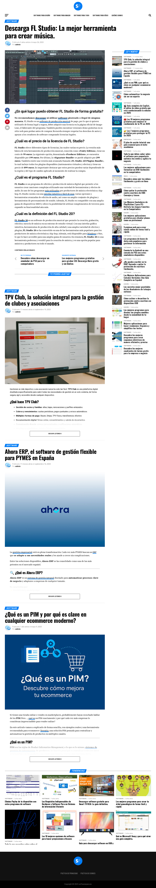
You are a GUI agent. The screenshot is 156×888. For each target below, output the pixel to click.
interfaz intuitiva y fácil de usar (59, 193)
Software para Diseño (42, 15)
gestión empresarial (22, 552)
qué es (32, 718)
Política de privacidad (69, 873)
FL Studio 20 (21, 220)
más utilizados (52, 190)
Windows (91, 233)
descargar (40, 117)
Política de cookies (88, 873)
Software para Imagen (62, 15)
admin (17, 45)
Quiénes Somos (117, 15)
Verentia (44, 730)
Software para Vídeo (100, 15)
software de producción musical (54, 121)
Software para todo (81, 15)
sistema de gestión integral (40, 577)
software (63, 117)
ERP (94, 552)
